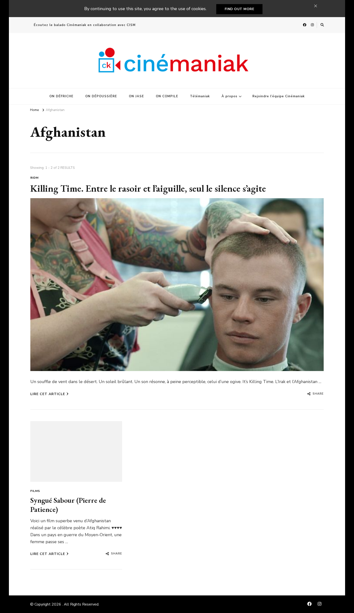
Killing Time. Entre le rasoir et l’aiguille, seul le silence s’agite (148, 188)
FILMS (35, 491)
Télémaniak (200, 96)
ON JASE (136, 96)
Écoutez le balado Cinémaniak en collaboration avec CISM (85, 25)
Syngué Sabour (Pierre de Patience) (68, 505)
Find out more (239, 9)
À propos (229, 96)
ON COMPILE (167, 96)
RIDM (34, 178)
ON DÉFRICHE (61, 96)
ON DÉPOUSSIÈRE (101, 96)
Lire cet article (47, 394)
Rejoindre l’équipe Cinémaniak (278, 96)
